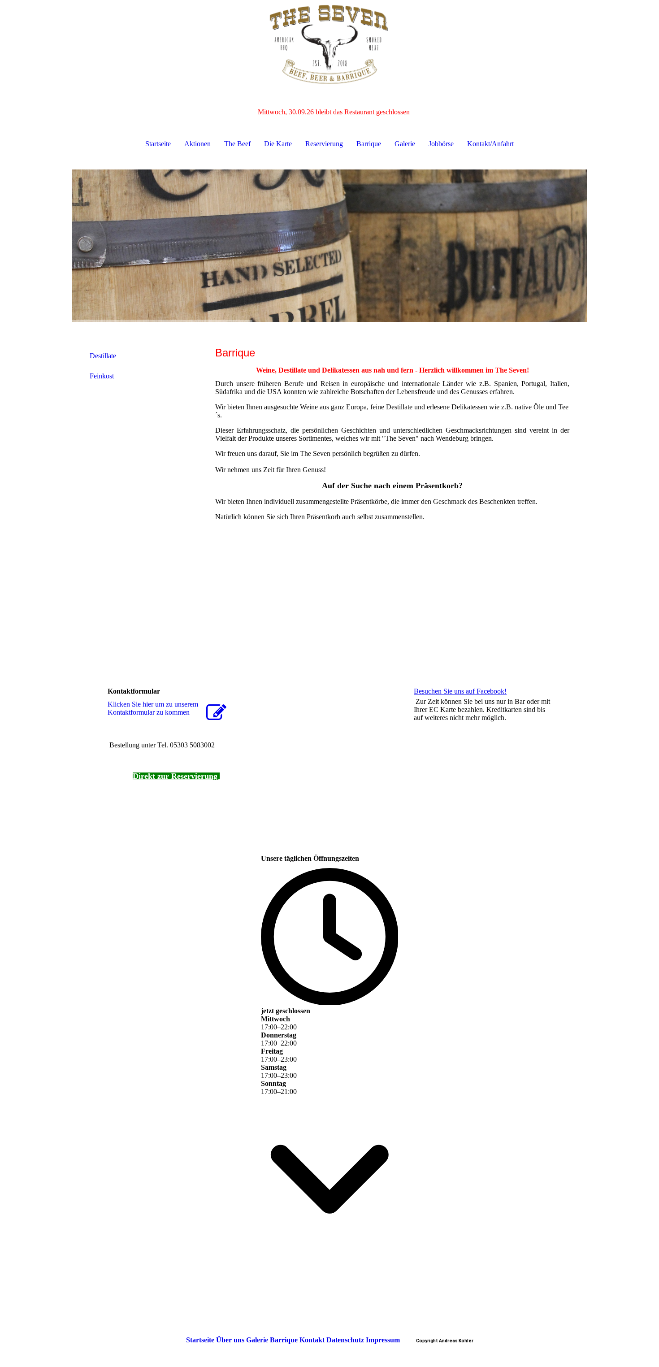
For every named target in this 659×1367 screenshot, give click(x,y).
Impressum (383, 1340)
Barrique (368, 144)
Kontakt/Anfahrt (490, 144)
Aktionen (197, 144)
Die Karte (278, 144)
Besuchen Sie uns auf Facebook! (460, 691)
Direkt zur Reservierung (176, 776)
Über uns (230, 1340)
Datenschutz (345, 1340)
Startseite (158, 144)
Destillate (103, 356)
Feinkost (102, 376)
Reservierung (324, 144)
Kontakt (312, 1340)
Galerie (405, 144)
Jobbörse (441, 144)
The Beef (237, 144)
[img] (329, 45)
